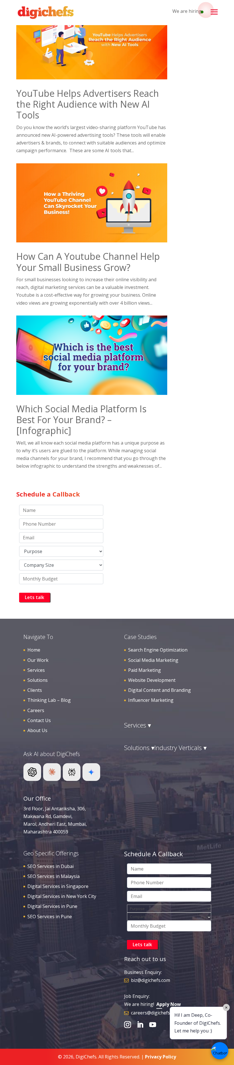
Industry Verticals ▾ (180, 747)
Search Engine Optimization (157, 650)
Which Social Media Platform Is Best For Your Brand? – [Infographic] (81, 420)
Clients (34, 690)
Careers (35, 710)
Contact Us (39, 720)
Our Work (38, 660)
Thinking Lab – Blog (49, 700)
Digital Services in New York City (61, 896)
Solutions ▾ (139, 747)
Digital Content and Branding (159, 690)
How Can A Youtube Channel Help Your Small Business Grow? (88, 261)
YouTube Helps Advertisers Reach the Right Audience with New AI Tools (87, 104)
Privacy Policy (160, 1057)
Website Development (151, 680)
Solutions (37, 680)
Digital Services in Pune (52, 906)
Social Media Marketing (153, 660)
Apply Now (168, 1004)
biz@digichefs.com (150, 980)
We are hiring (186, 11)
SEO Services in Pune (49, 916)
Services (36, 670)
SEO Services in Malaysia (53, 876)
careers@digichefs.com (155, 1013)
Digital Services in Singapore (57, 886)
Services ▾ (137, 725)
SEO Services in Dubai (50, 866)
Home (33, 650)
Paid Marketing (144, 670)
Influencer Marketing (151, 700)
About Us (37, 730)
